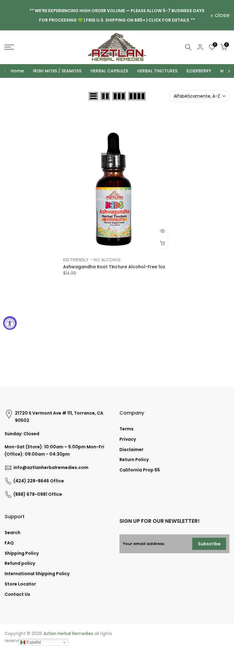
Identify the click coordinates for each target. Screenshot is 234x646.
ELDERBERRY (198, 71)
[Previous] (5, 71)
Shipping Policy (22, 553)
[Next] (229, 71)
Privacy (127, 439)
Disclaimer (131, 449)
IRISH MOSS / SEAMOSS (57, 71)
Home (17, 71)
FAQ (9, 543)
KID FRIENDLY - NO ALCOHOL (92, 260)
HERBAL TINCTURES (157, 71)
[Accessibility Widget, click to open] (10, 323)
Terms (126, 429)
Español (33, 642)
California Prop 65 (139, 470)
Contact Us (17, 594)
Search (12, 533)
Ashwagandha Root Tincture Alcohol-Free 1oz (114, 267)
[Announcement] (117, 15)
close (15, 15)
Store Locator (20, 584)
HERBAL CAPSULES (109, 71)
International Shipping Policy (37, 574)
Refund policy (20, 563)
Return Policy (134, 460)
